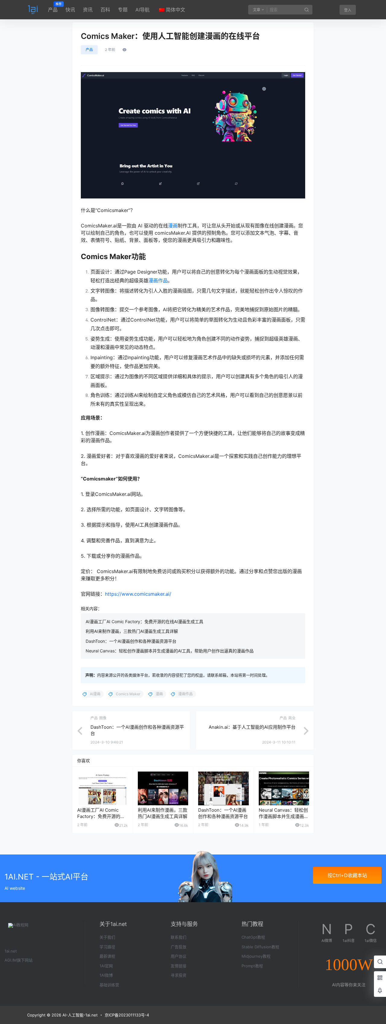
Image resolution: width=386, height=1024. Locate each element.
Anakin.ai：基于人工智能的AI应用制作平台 (252, 727)
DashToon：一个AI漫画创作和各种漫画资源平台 (131, 641)
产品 (53, 7)
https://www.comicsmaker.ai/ (138, 594)
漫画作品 (158, 280)
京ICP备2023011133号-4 (127, 1015)
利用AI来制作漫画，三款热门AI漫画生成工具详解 (132, 631)
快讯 (70, 10)
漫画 (173, 226)
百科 (105, 10)
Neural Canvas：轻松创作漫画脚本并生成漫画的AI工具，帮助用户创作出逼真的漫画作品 (170, 650)
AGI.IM (11, 960)
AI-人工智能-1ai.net (79, 1015)
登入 (347, 10)
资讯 (88, 10)
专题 (123, 10)
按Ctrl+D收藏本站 (347, 875)
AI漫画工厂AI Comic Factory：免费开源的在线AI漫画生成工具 (144, 621)
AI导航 (142, 10)
